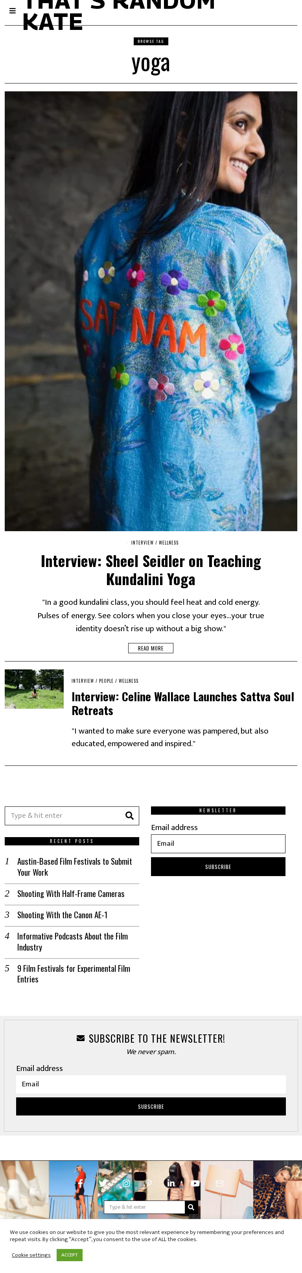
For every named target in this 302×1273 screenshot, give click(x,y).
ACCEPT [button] (69, 1255)
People (106, 681)
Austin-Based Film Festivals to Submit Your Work (74, 866)
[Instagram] (126, 1183)
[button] (129, 815)
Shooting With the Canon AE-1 (62, 914)
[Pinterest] (149, 1183)
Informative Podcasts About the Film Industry (72, 941)
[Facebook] (80, 1183)
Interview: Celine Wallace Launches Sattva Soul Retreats (183, 702)
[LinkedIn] (171, 1183)
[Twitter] (103, 1183)
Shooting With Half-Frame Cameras (71, 893)
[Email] (220, 1183)
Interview (142, 542)
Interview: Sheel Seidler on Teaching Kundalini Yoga (151, 569)
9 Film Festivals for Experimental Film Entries (73, 973)
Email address (174, 827)
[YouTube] (195, 1183)
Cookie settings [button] (31, 1255)
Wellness (169, 542)
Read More (151, 648)
